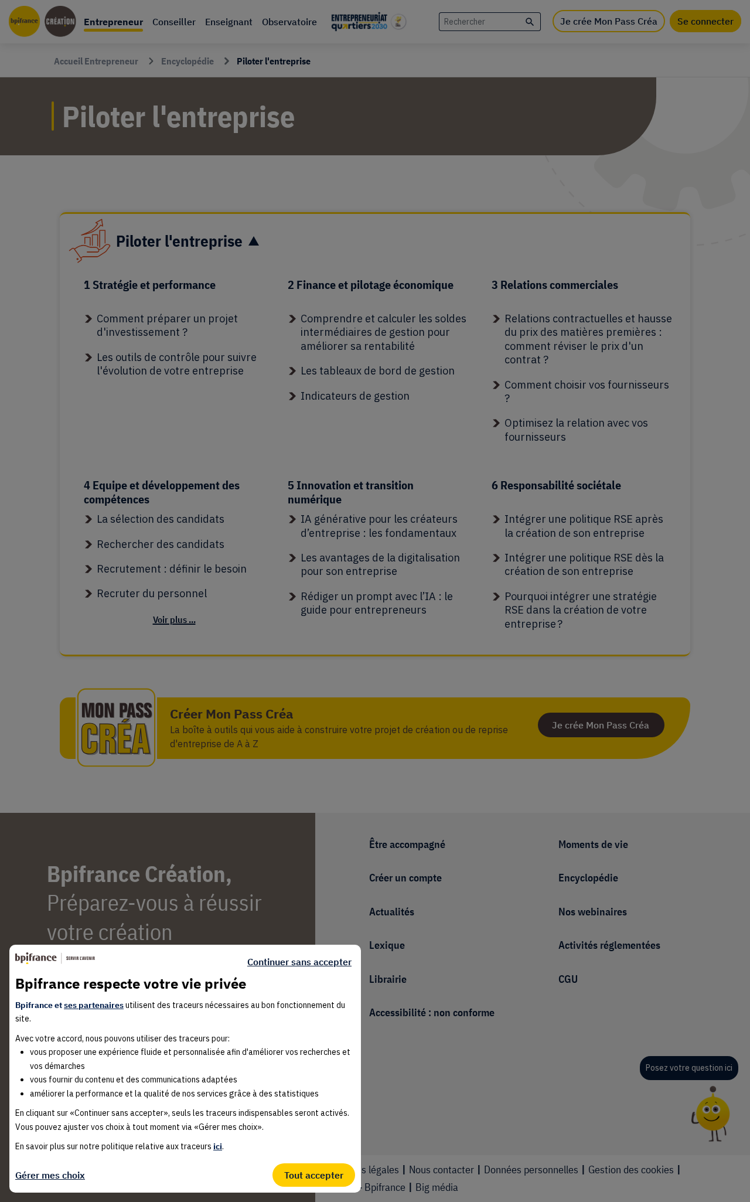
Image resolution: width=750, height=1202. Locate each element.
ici (217, 1146)
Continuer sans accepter (299, 962)
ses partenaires (94, 1005)
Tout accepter (313, 1175)
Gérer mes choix (50, 1175)
